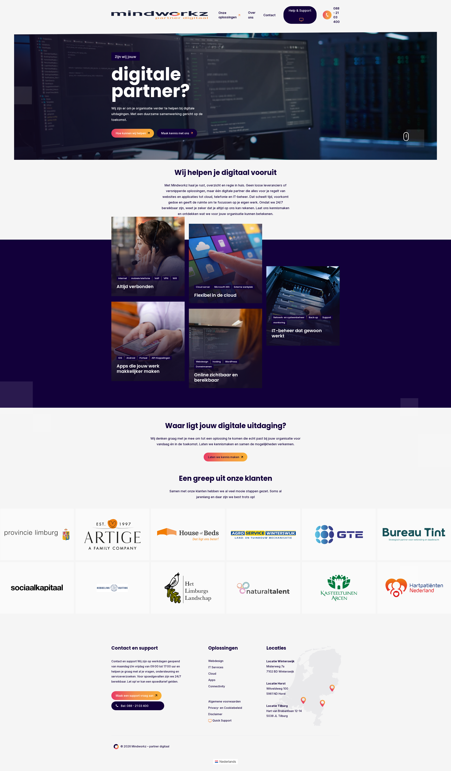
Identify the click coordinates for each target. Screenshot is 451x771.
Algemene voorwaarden (224, 701)
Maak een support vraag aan (134, 695)
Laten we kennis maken (223, 457)
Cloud (212, 673)
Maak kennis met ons (175, 133)
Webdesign (215, 661)
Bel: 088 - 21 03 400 (135, 706)
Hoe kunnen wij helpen (131, 133)
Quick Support (221, 720)
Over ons (251, 15)
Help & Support (300, 10)
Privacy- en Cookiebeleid (225, 708)
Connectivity (216, 686)
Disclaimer (215, 714)
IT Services (215, 667)
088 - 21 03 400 (336, 15)
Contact (269, 15)
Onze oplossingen (227, 15)
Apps (211, 680)
